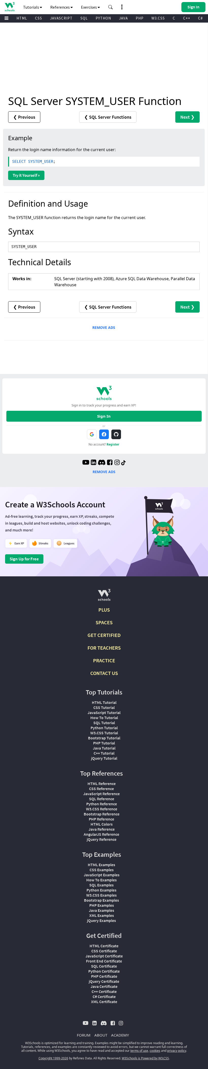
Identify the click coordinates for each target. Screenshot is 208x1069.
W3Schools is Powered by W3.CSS (145, 1058)
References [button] (60, 7)
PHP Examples (101, 905)
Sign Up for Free (24, 559)
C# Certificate (104, 996)
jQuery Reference (101, 839)
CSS (38, 18)
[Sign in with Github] (116, 434)
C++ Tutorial (104, 753)
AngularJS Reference (101, 834)
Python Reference (101, 803)
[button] (110, 7)
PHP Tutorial (104, 742)
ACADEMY (120, 1035)
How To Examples (101, 879)
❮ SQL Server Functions (107, 117)
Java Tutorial (104, 748)
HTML (21, 18)
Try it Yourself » (26, 175)
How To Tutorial (104, 717)
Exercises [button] (89, 7)
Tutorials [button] (31, 7)
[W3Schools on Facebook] (110, 463)
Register (113, 444)
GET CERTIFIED (104, 635)
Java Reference (102, 829)
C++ (186, 18)
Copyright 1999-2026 (53, 1058)
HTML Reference (102, 783)
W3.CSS (158, 18)
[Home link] (9, 6)
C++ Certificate (104, 991)
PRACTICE (104, 660)
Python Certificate (104, 971)
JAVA (123, 18)
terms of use (139, 1050)
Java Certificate (104, 986)
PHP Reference (101, 819)
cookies (155, 1050)
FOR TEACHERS (104, 648)
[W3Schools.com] (104, 597)
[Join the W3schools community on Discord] (102, 463)
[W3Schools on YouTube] (85, 463)
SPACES (104, 622)
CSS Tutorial (104, 707)
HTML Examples (101, 864)
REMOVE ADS (103, 327)
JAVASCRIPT (61, 18)
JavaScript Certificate (104, 955)
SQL (84, 18)
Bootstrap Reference (101, 813)
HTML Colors (102, 824)
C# (200, 18)
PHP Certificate (104, 976)
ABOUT (100, 1035)
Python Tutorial (104, 727)
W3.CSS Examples (101, 895)
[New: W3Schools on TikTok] (123, 463)
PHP (140, 18)
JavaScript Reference (101, 793)
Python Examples (101, 890)
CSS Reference (101, 788)
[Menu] (6, 18)
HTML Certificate (104, 945)
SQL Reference (101, 798)
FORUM (84, 1035)
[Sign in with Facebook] (104, 434)
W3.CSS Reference (101, 808)
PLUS (104, 610)
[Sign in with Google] (92, 434)
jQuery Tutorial (104, 758)
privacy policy (176, 1050)
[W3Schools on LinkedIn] (93, 463)
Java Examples (101, 910)
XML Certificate (104, 1001)
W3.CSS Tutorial (104, 732)
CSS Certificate (104, 950)
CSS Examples (102, 869)
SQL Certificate (104, 966)
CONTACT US (104, 673)
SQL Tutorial (104, 722)
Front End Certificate (104, 961)
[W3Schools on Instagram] (117, 463)
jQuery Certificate (104, 981)
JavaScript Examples (101, 874)
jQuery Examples (101, 920)
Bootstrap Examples (101, 900)
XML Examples (101, 915)
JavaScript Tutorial (104, 712)
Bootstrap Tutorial (104, 737)
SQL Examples (101, 884)
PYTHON (103, 18)
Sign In (104, 416)
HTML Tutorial (104, 702)
